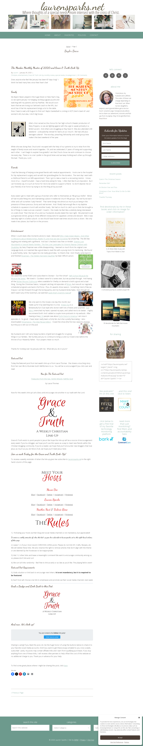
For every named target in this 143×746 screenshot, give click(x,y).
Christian (14, 75)
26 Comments (82, 75)
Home (47, 35)
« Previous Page (17, 693)
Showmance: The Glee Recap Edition (36, 322)
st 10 (41, 316)
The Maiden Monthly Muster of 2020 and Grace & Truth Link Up (45, 67)
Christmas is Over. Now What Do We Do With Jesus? (114, 192)
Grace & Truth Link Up (36, 75)
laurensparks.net (67, 537)
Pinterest (69, 494)
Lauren (15, 73)
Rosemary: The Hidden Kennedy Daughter (38, 256)
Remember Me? (104, 183)
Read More (103, 118)
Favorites (69, 35)
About (57, 35)
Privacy (83, 740)
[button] (139, 718)
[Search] (45, 727)
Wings (69, 284)
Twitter (50, 494)
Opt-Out (90, 740)
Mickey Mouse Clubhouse (27, 281)
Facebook (41, 494)
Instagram (59, 494)
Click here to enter (52, 637)
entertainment (23, 75)
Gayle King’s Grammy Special (59, 293)
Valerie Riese (61, 509)
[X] (125, 75)
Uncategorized (70, 75)
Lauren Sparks (52, 499)
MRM (76, 740)
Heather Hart (44, 509)
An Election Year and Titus (108, 187)
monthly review (49, 75)
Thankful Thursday (105, 197)
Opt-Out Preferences (116, 742)
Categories (71, 722)
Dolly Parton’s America (68, 316)
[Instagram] (112, 75)
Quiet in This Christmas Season (110, 179)
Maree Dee (52, 489)
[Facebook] (105, 75)
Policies (126, 742)
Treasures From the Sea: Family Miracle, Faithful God (52, 379)
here (66, 665)
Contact (94, 35)
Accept (120, 738)
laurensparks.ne (74, 459)
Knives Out (65, 305)
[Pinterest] (118, 75)
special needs (60, 75)
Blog (33, 494)
